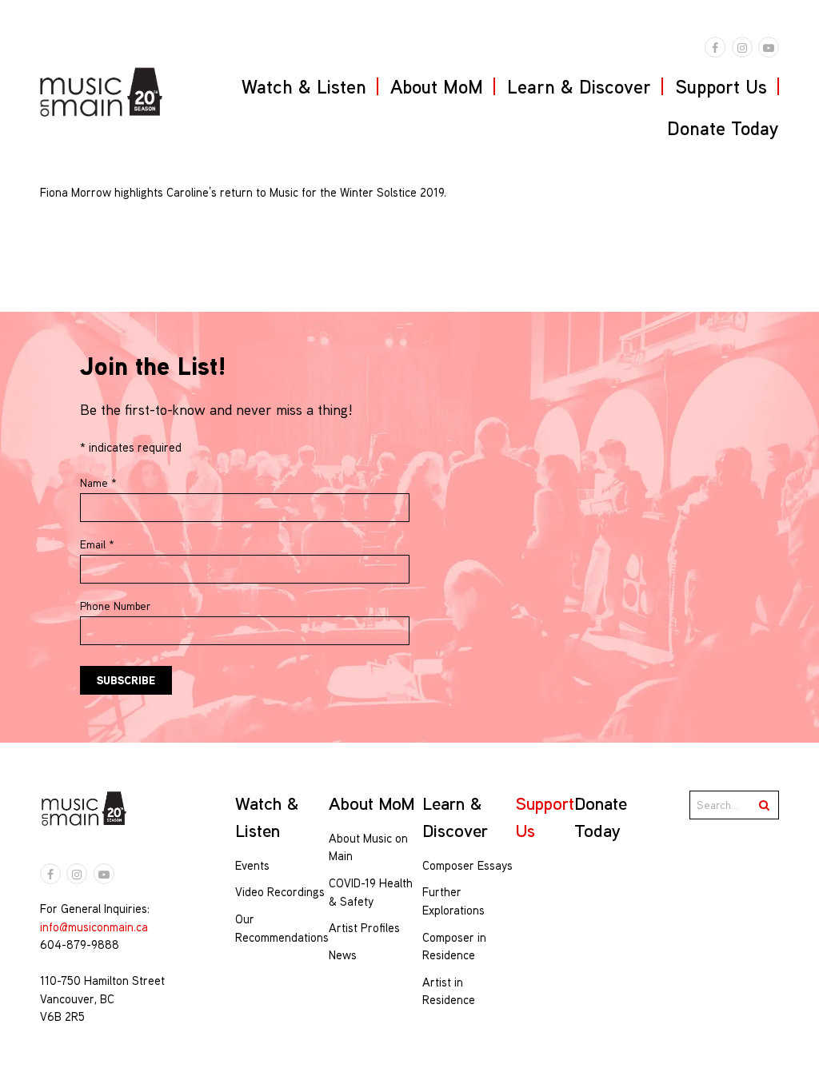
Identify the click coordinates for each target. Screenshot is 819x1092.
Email (97, 544)
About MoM (436, 86)
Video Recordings (280, 891)
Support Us (721, 86)
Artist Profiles (364, 927)
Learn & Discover (579, 86)
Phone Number (115, 606)
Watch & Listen (304, 86)
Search (764, 805)
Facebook (715, 47)
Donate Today (723, 128)
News (343, 954)
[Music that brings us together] (101, 92)
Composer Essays (467, 865)
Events (252, 865)
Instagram (742, 47)
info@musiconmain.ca (94, 927)
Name (98, 483)
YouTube (768, 47)
